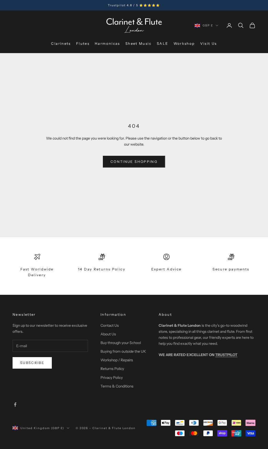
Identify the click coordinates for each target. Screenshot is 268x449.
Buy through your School (120, 342)
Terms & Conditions (116, 386)
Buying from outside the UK (123, 351)
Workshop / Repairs (116, 360)
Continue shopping (134, 161)
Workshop (184, 43)
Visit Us (208, 43)
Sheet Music (138, 43)
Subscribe (32, 363)
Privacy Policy (111, 377)
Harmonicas (107, 43)
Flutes (83, 43)
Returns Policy (112, 368)
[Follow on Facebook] (15, 404)
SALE (162, 43)
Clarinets (61, 43)
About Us (108, 334)
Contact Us (109, 325)
